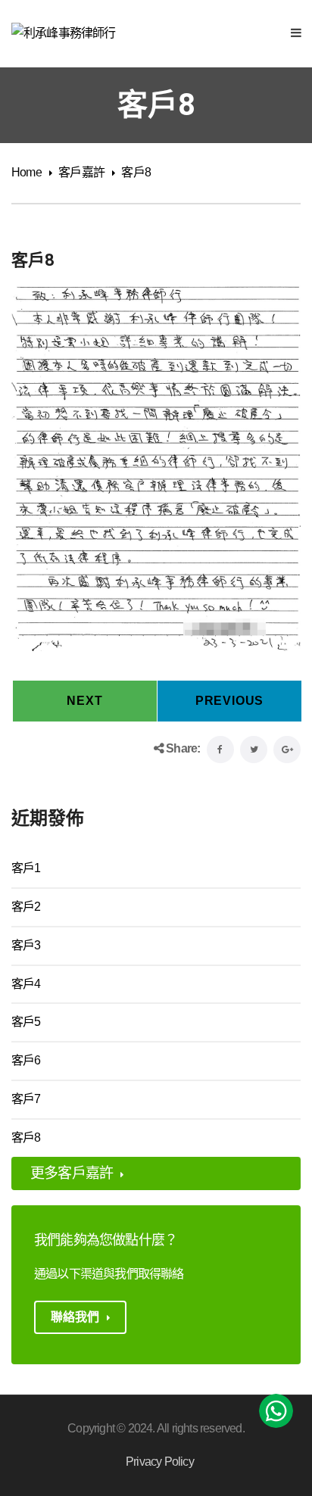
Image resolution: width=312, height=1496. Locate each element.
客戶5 (26, 1021)
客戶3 (26, 945)
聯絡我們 (75, 1317)
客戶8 (26, 1137)
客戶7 (26, 1098)
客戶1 (26, 868)
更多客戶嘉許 (71, 1173)
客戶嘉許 (81, 172)
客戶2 (26, 906)
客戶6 (26, 1060)
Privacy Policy (160, 1461)
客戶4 (26, 983)
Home (26, 172)
